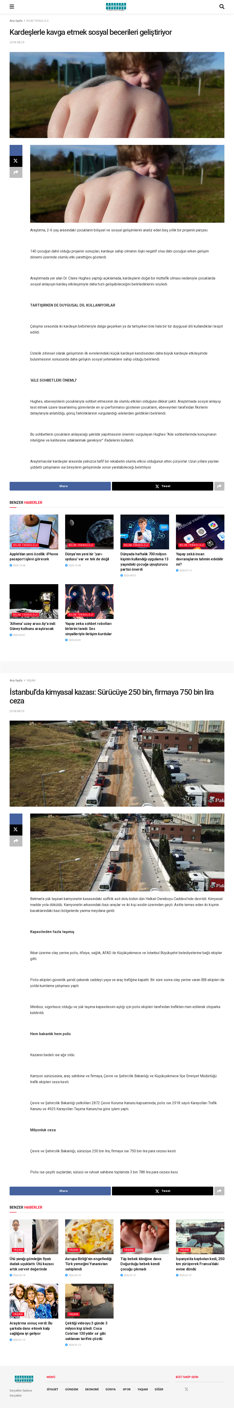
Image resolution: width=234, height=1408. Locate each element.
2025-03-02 (74, 640)
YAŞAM (31, 680)
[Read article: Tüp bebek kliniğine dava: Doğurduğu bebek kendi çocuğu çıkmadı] (144, 1236)
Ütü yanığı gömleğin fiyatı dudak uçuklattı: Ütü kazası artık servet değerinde (31, 1264)
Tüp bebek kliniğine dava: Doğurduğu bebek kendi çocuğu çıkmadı (141, 1264)
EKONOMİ (92, 1389)
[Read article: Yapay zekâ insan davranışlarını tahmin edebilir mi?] (200, 532)
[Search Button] (221, 7)
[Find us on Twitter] (186, 1389)
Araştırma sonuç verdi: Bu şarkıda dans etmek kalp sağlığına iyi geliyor (31, 1328)
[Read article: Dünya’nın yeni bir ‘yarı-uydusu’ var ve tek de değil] (89, 532)
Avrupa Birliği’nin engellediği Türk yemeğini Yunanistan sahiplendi (88, 1264)
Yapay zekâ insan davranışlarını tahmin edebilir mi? (199, 559)
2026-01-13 (74, 1344)
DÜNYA (111, 1389)
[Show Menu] (12, 7)
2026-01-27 (129, 1275)
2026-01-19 (18, 1339)
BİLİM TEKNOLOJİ (37, 20)
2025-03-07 (18, 635)
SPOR (126, 1389)
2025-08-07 (129, 575)
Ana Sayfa (16, 20)
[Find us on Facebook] (178, 1389)
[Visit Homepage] (116, 6)
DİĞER (159, 1389)
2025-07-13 (184, 570)
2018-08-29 (17, 42)
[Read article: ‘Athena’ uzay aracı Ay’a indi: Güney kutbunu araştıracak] (34, 601)
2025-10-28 (18, 565)
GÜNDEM (71, 1389)
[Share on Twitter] (16, 161)
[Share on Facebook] (16, 150)
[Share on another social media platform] (16, 172)
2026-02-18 (18, 1275)
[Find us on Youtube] (195, 1389)
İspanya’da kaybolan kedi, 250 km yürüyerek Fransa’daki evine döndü (200, 1264)
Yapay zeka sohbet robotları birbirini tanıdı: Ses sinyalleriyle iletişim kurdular (88, 628)
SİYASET (52, 1389)
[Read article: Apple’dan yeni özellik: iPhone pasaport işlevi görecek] (34, 532)
